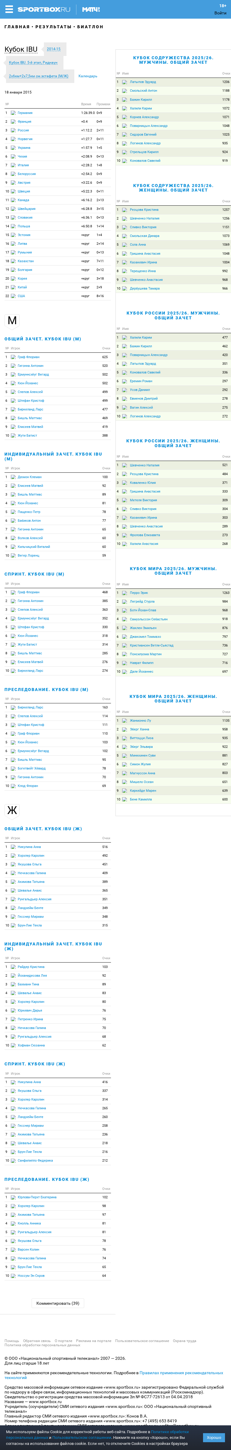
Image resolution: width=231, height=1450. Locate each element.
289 (225, 526)
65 (104, 529)
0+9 (99, 113)
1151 (225, 227)
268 (225, 544)
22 (7, 296)
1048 (225, 126)
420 (225, 355)
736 (225, 645)
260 (105, 1117)
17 (7, 252)
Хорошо (214, 1437)
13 (7, 218)
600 (225, 799)
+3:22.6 (86, 183)
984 (225, 602)
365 (105, 890)
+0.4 (84, 122)
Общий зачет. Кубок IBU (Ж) (43, 828)
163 (105, 707)
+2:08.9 (86, 156)
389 (105, 882)
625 (105, 357)
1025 (225, 135)
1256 (225, 218)
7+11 (100, 261)
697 (225, 672)
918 (225, 619)
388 (105, 436)
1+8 (99, 165)
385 (105, 601)
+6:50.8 (86, 226)
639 (225, 791)
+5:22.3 (86, 191)
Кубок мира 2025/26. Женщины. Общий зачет (173, 698)
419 (105, 427)
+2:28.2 (86, 165)
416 (105, 1082)
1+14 (100, 226)
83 (104, 993)
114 (105, 716)
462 (225, 346)
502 (105, 374)
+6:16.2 (86, 200)
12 (7, 209)
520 (105, 366)
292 (225, 390)
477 (105, 409)
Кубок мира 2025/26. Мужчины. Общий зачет (173, 571)
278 (225, 399)
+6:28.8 (86, 209)
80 (104, 1002)
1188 (225, 91)
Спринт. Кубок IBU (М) (35, 574)
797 (225, 637)
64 (104, 1276)
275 (225, 408)
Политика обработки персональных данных (42, 1345)
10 (7, 191)
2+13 (100, 200)
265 (105, 1108)
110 (105, 734)
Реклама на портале (93, 1341)
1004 (225, 262)
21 (7, 287)
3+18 (100, 279)
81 (104, 503)
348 (105, 917)
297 (225, 381)
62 (104, 1045)
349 (105, 908)
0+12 (100, 270)
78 (104, 512)
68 (104, 1037)
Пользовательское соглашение (142, 1341)
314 (105, 645)
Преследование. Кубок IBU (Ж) (47, 1179)
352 (105, 618)
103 (105, 742)
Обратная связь (37, 1341)
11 (7, 200)
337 (105, 1091)
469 (105, 418)
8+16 (100, 296)
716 (225, 663)
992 (225, 271)
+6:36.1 (86, 218)
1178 (225, 100)
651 (225, 782)
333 (225, 491)
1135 (225, 721)
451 (105, 864)
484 (225, 474)
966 (225, 288)
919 (225, 161)
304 (225, 509)
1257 (225, 210)
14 (7, 226)
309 (225, 500)
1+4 (99, 235)
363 (105, 610)
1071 (225, 117)
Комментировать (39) (57, 1303)
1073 (225, 236)
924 (225, 152)
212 (105, 1161)
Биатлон (90, 26)
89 (104, 494)
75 (104, 1019)
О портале (63, 1341)
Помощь (12, 1341)
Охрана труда (184, 1341)
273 (225, 535)
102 (105, 751)
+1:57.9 (86, 148)
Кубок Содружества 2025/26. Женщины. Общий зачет (173, 187)
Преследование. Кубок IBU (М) (47, 689)
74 (104, 1258)
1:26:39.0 (88, 113)
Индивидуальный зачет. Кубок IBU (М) (53, 456)
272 (225, 416)
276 (105, 662)
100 (105, 477)
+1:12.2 (86, 130)
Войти (220, 13)
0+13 (100, 156)
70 (104, 777)
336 (225, 372)
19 (7, 270)
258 (105, 1126)
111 (105, 725)
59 (104, 556)
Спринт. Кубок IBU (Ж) (35, 1063)
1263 (225, 593)
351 (105, 899)
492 (105, 856)
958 (225, 729)
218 (105, 1143)
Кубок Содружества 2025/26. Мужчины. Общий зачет (173, 60)
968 (225, 280)
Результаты (53, 26)
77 (104, 521)
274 (105, 671)
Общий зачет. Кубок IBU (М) (43, 338)
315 (105, 925)
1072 (225, 108)
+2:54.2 (86, 174)
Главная (17, 26)
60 (104, 538)
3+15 (100, 209)
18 (7, 261)
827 (225, 764)
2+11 (100, 130)
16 (7, 244)
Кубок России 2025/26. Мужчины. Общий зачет (173, 315)
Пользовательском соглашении (81, 1437)
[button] (23, 49)
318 (105, 636)
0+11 (100, 139)
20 (7, 279)
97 (104, 1215)
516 (105, 847)
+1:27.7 (86, 139)
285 (105, 653)
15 (7, 235)
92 (104, 486)
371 (225, 483)
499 (105, 392)
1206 (225, 82)
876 (225, 628)
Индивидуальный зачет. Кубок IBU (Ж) (53, 946)
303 (225, 518)
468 (105, 592)
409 (105, 873)
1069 (225, 245)
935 (225, 143)
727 (225, 654)
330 (105, 627)
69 (104, 786)
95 (104, 760)
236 (105, 1134)
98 (104, 1206)
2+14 (100, 244)
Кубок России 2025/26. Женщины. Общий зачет (173, 443)
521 (225, 465)
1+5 (99, 148)
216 (105, 1152)
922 (225, 747)
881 (225, 755)
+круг (85, 235)
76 (104, 1010)
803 (225, 773)
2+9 (99, 287)
